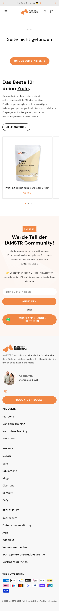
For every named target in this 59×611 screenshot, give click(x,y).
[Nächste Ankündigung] (55, 3)
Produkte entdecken (29, 399)
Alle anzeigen (16, 127)
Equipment (9, 471)
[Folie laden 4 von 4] (34, 203)
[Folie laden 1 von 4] (25, 203)
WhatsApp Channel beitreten (32, 319)
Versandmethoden (14, 547)
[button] (6, 11)
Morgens (8, 416)
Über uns (8, 485)
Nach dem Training (14, 431)
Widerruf (8, 540)
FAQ (5, 500)
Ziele (23, 88)
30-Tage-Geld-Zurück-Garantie (23, 554)
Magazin (7, 478)
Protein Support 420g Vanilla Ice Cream (27, 187)
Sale (5, 463)
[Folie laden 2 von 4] (28, 203)
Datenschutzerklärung (17, 525)
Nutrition (8, 456)
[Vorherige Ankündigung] (3, 3)
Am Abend (9, 438)
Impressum (9, 518)
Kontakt (7, 493)
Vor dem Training (13, 424)
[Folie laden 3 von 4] (31, 203)
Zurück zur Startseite (30, 60)
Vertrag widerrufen (15, 562)
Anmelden (29, 301)
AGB (5, 532)
